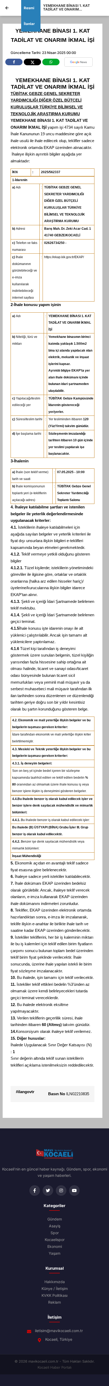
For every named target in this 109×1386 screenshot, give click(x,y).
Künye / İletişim (55, 1288)
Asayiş (54, 1226)
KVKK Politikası (54, 1295)
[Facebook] (34, 1190)
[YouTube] (74, 1190)
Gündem (54, 1219)
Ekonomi (54, 1246)
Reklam (54, 1302)
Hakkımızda (54, 1282)
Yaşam (54, 1253)
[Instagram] (61, 1190)
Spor (55, 1233)
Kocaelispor (55, 1240)
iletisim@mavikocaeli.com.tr (59, 1331)
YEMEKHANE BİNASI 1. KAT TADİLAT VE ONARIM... (66, 7)
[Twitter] (48, 1190)
